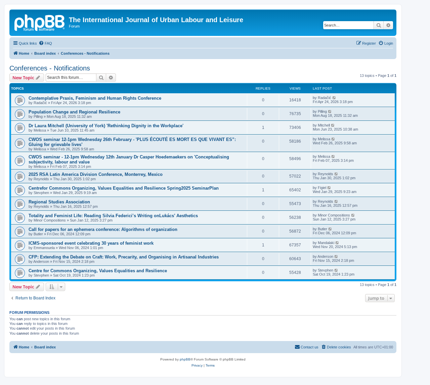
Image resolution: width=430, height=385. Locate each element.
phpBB (185, 359)
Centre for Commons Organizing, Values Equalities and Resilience (98, 270)
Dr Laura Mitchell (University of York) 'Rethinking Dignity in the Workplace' (106, 125)
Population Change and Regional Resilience (74, 111)
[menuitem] (45, 43)
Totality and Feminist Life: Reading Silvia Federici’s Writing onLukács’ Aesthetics (113, 215)
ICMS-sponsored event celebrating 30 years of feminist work (91, 243)
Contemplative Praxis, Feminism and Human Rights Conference (95, 98)
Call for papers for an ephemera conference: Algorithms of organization (103, 229)
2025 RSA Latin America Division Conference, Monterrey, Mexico (96, 174)
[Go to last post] (334, 98)
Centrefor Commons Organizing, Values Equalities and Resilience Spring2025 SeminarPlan (124, 188)
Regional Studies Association (59, 201)
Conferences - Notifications (49, 68)
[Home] (40, 22)
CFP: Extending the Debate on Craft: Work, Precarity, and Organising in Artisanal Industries (124, 256)
